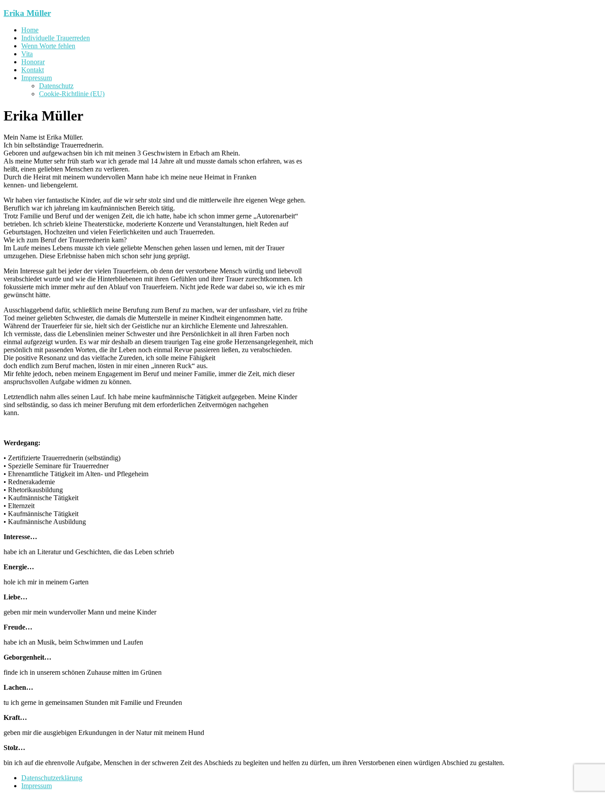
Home (30, 30)
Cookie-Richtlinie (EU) (72, 93)
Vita (27, 54)
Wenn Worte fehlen (48, 46)
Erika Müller (27, 13)
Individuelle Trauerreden (55, 38)
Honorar (33, 62)
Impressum (36, 78)
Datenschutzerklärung (51, 777)
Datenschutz (56, 85)
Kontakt (32, 70)
